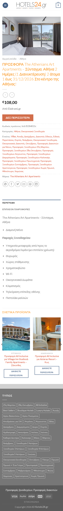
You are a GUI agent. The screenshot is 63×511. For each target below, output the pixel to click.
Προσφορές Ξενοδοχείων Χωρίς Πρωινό (35, 168)
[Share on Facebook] (11, 184)
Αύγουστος (41, 421)
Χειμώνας (19, 171)
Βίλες (51, 421)
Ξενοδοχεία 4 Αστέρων (38, 448)
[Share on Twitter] (18, 184)
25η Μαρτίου (9, 405)
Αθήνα (23, 58)
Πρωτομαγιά (31, 465)
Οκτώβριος (31, 143)
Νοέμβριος (27, 140)
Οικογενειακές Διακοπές (13, 143)
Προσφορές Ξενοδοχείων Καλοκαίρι (33, 157)
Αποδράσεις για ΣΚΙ (12, 421)
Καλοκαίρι (26, 438)
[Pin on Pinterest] (30, 184)
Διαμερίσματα (23, 427)
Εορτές (18, 140)
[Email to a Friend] (24, 184)
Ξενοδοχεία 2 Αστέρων (26, 443)
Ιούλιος (34, 432)
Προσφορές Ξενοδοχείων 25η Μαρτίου (30, 147)
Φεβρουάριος (24, 470)
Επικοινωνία (31, 502)
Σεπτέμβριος (9, 470)
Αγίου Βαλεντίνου (11, 416)
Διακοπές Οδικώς (44, 136)
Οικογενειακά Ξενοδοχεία (33, 131)
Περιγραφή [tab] (8, 202)
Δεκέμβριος (29, 136)
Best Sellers (9, 410)
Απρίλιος (29, 421)
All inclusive (41, 405)
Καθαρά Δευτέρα (11, 438)
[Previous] (2, 350)
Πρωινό (55, 459)
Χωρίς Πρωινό (37, 476)
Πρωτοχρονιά (46, 465)
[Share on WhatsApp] (5, 184)
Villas (13, 136)
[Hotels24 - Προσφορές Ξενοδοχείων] (31, 5)
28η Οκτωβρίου (25, 405)
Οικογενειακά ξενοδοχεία (14, 459)
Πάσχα (45, 459)
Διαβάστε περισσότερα (16, 373)
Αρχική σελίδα (9, 58)
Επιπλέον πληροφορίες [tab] (16, 209)
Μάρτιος (46, 438)
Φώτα (50, 470)
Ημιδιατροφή (9, 432)
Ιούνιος (44, 432)
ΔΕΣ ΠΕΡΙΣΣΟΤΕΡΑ (18, 117)
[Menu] (5, 5)
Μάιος (37, 438)
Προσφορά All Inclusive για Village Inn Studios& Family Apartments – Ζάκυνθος (16, 360)
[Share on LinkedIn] (36, 184)
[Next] (60, 350)
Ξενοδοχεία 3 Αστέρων (14, 448)
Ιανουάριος (23, 432)
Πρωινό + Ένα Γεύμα (13, 465)
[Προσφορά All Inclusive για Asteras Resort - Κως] (47, 333)
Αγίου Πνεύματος (30, 416)
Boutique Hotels (26, 410)
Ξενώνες (31, 454)
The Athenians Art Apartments (25, 176)
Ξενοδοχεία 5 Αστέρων (14, 454)
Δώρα (35, 427)
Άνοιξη (20, 136)
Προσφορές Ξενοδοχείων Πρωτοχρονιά (20, 161)
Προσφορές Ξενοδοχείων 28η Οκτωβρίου (21, 150)
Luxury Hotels (43, 410)
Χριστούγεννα (21, 476)
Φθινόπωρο (8, 171)
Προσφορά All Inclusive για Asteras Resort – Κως (47, 359)
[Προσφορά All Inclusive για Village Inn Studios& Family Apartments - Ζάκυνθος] (16, 333)
